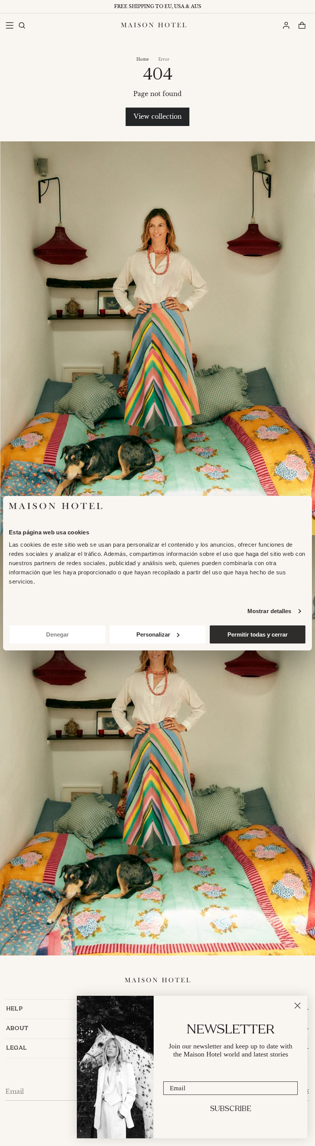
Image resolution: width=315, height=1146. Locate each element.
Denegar (57, 634)
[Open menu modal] (9, 25)
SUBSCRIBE (230, 1109)
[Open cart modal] (302, 25)
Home (142, 59)
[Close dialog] (297, 1005)
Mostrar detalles (269, 611)
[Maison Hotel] (153, 25)
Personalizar (153, 634)
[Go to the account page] (286, 25)
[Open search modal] (21, 25)
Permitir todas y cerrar (257, 634)
